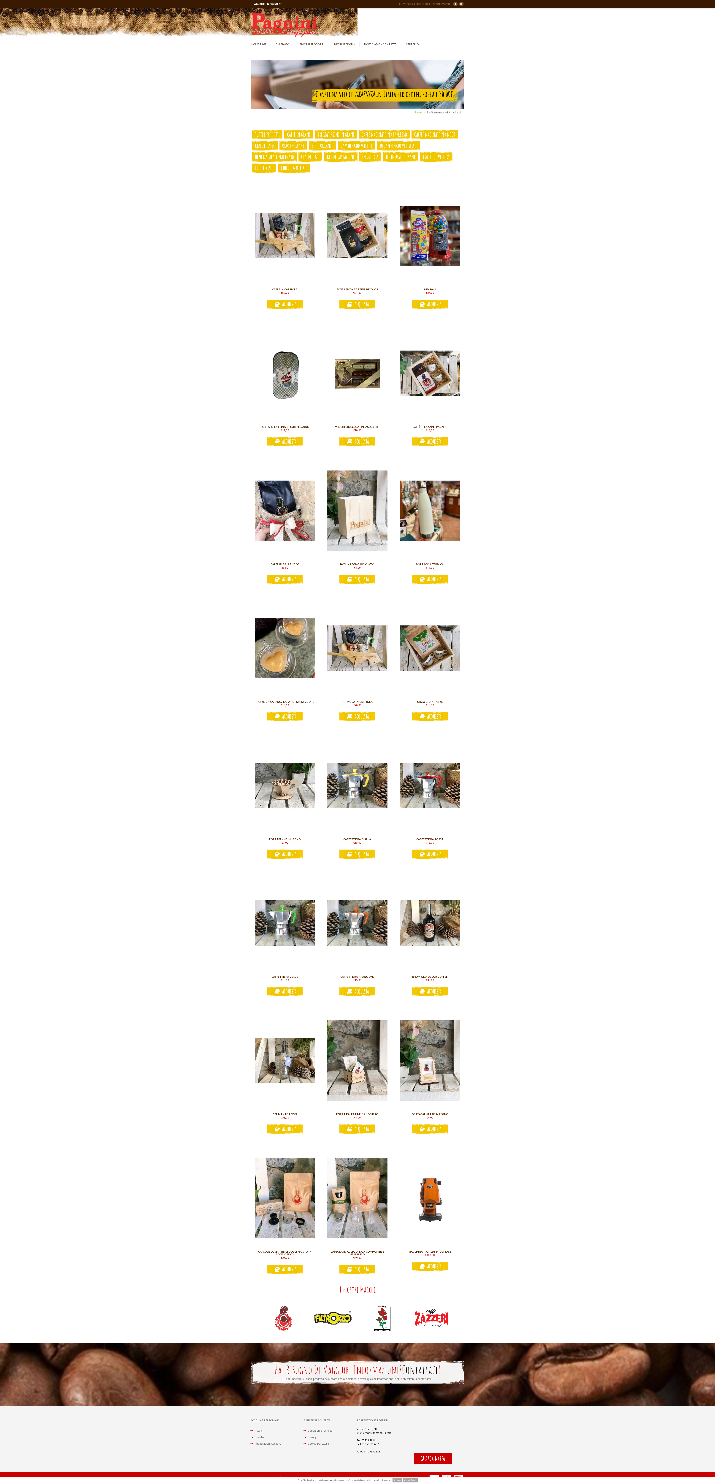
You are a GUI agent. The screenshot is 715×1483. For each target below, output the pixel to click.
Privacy (311, 1437)
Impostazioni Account (267, 1443)
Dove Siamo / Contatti (380, 44)
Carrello (412, 44)
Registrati (260, 1437)
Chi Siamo (282, 44)
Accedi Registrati (269, 4)
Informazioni (343, 44)
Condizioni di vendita (320, 1430)
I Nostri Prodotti (311, 44)
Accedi (258, 1430)
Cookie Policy (410, 1480)
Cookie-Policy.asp (318, 1443)
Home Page (258, 44)
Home (418, 112)
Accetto (397, 1480)
